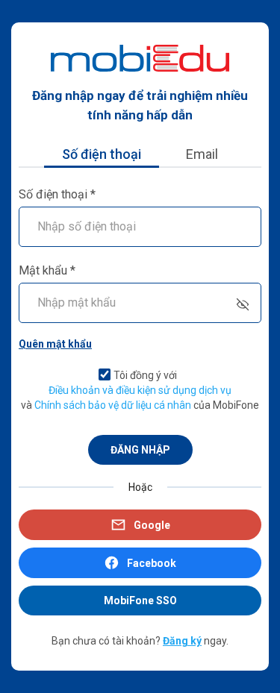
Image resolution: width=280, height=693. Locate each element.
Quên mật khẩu (55, 344)
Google (152, 525)
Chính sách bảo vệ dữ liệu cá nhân (112, 405)
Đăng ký (182, 641)
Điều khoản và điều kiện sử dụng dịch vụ (140, 390)
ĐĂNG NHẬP (140, 450)
